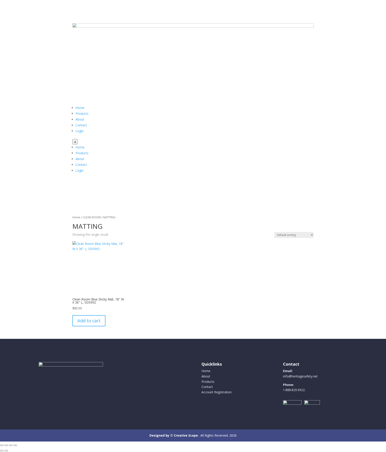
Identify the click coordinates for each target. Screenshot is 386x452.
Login (80, 131)
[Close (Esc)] (15, 445)
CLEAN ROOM (92, 217)
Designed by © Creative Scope (174, 435)
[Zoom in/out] (2, 445)
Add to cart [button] (89, 321)
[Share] (11, 445)
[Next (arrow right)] (6, 450)
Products (82, 113)
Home (80, 108)
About (80, 119)
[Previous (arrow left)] (2, 450)
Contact (81, 125)
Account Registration (216, 392)
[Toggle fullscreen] (6, 445)
